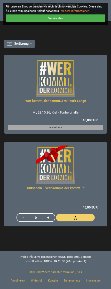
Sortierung (21, 43)
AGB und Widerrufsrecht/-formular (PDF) (55, 272)
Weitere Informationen (74, 11)
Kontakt (53, 280)
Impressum (93, 280)
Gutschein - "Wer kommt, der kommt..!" (55, 188)
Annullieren (18, 280)
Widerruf (36, 280)
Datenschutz (72, 280)
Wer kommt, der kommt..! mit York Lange (55, 101)
